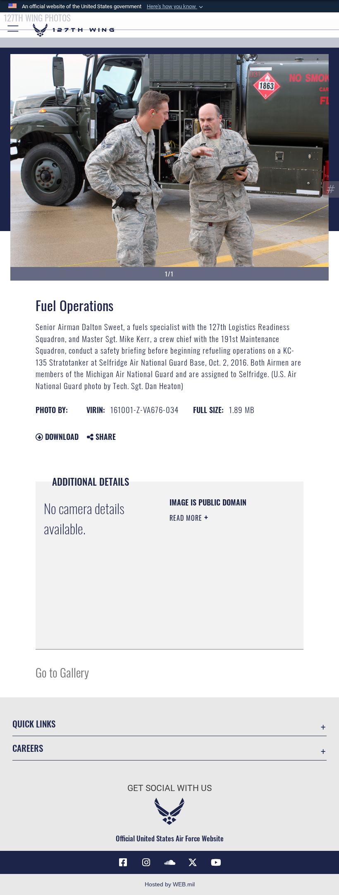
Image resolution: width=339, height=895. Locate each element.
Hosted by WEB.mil (170, 884)
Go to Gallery (62, 672)
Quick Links (33, 723)
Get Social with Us (169, 788)
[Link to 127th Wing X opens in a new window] (192, 862)
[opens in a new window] (146, 862)
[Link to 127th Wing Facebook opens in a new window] (123, 862)
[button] (176, 6)
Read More (187, 518)
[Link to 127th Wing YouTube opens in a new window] (216, 862)
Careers (27, 748)
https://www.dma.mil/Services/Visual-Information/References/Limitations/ (220, 622)
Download (61, 436)
